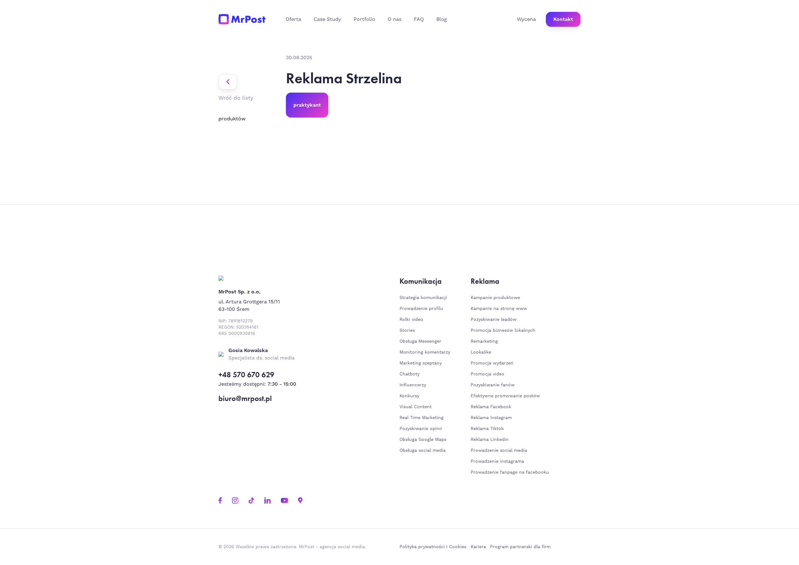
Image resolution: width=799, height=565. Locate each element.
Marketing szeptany (421, 363)
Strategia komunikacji (423, 298)
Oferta (293, 19)
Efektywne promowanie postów (505, 396)
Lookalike (481, 352)
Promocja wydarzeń (492, 363)
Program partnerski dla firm (520, 547)
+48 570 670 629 (246, 374)
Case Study (327, 19)
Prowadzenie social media (500, 450)
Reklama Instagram (491, 418)
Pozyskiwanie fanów (493, 385)
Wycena (526, 19)
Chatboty (409, 374)
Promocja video (487, 374)
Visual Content (416, 407)
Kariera (478, 547)
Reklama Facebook (491, 407)
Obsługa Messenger (420, 341)
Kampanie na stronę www (499, 308)
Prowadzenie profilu (421, 308)
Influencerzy (413, 385)
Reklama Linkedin (490, 439)
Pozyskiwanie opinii (421, 429)
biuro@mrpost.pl (245, 398)
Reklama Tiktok (487, 429)
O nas (394, 19)
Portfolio (364, 19)
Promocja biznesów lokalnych (503, 330)
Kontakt (563, 19)
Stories (407, 330)
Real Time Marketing (422, 418)
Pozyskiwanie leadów (494, 319)
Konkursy (409, 396)
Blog (441, 19)
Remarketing (484, 341)
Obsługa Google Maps (423, 439)
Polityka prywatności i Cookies (433, 547)
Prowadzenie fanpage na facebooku (511, 472)
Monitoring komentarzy (425, 352)
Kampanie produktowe (495, 298)
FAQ (419, 19)
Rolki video (411, 319)
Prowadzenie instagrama (498, 461)
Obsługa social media (423, 450)
